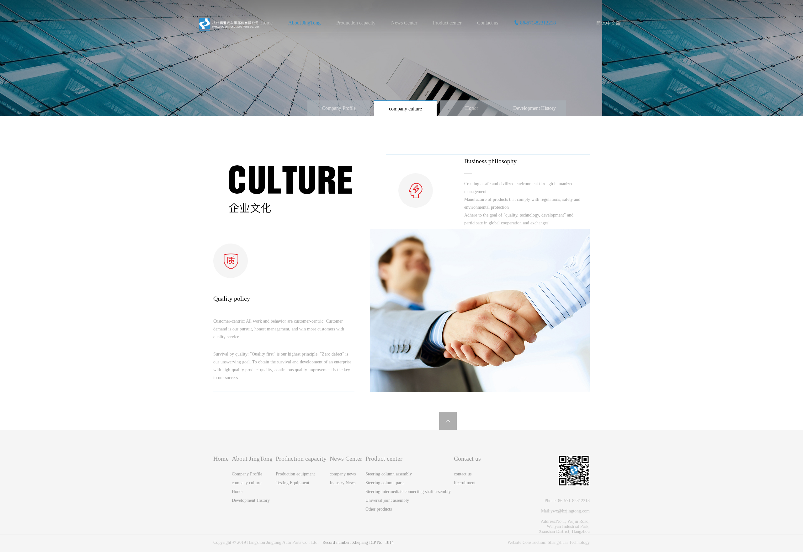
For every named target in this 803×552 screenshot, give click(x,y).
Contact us (487, 22)
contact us (462, 474)
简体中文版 (608, 23)
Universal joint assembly (387, 500)
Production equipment (295, 474)
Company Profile (339, 108)
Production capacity (355, 22)
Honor (471, 108)
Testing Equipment (292, 482)
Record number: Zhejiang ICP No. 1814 (358, 542)
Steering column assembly (388, 474)
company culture (405, 108)
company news (343, 474)
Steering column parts (384, 482)
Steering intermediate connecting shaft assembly (408, 491)
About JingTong (304, 22)
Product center (447, 22)
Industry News (342, 482)
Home (266, 22)
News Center (404, 22)
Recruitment (465, 482)
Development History (534, 108)
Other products (378, 509)
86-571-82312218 (538, 22)
